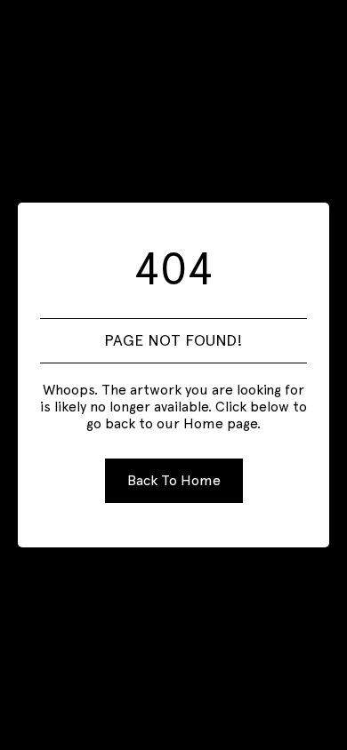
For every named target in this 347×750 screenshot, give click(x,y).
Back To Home (174, 480)
